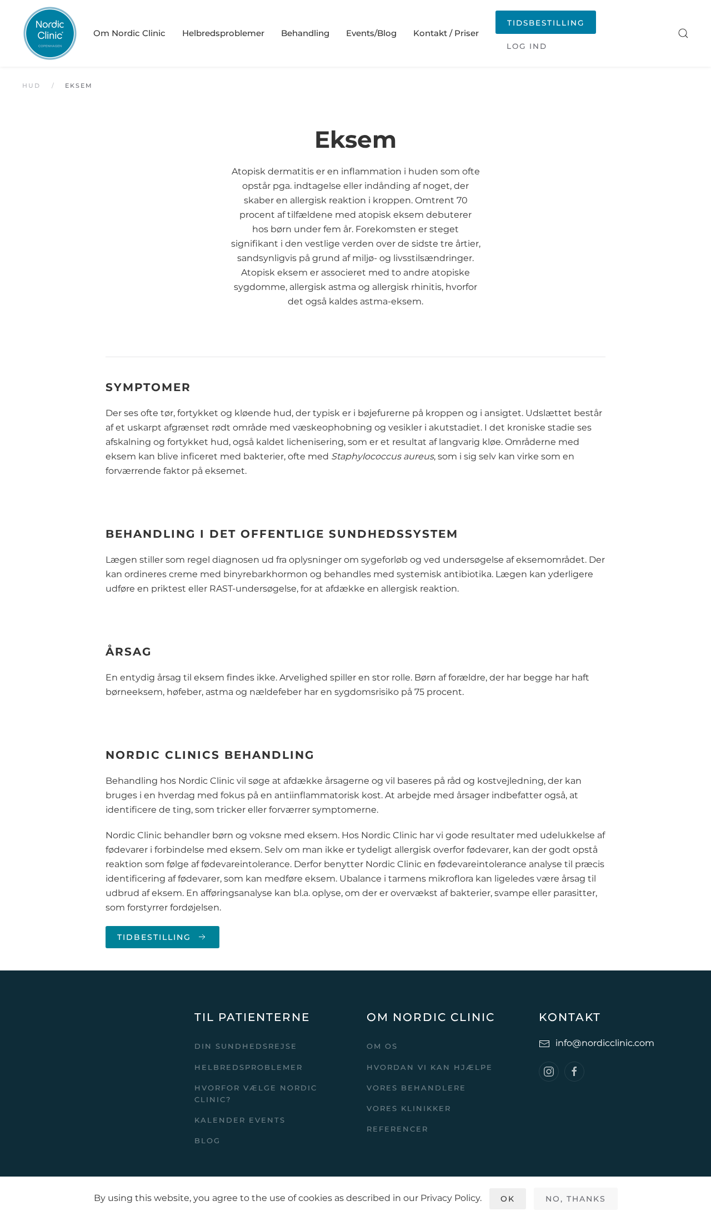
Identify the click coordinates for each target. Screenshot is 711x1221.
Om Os (382, 1046)
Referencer (397, 1128)
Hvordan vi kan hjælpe (430, 1067)
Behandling (305, 33)
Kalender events (240, 1119)
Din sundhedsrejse (245, 1046)
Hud (31, 85)
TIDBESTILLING (154, 937)
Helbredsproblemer (223, 33)
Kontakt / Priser (446, 33)
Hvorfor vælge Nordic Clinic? (255, 1093)
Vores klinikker (409, 1108)
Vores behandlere (416, 1087)
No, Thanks (575, 1199)
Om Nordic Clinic (129, 33)
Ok (507, 1199)
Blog (207, 1140)
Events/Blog (371, 33)
